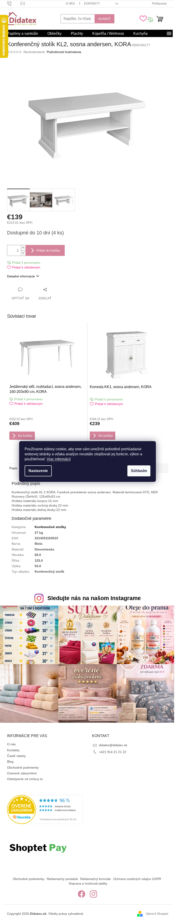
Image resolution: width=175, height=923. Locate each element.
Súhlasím (139, 471)
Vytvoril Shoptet (157, 913)
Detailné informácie (21, 276)
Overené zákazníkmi (22, 773)
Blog (10, 761)
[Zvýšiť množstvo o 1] (23, 247)
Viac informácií (59, 459)
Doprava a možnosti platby (88, 883)
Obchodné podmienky (23, 767)
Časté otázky (16, 756)
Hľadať (104, 19)
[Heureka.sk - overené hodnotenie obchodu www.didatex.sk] (45, 809)
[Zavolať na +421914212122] (14, 3)
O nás (70, 3)
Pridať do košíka (48, 250)
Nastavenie (38, 471)
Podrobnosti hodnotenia (64, 52)
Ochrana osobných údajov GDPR (137, 879)
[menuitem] (23, 34)
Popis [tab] (13, 468)
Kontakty (92, 3)
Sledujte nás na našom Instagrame (94, 598)
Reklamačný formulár (95, 879)
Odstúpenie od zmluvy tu (25, 779)
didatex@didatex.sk (113, 745)
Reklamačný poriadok (62, 879)
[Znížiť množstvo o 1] (23, 253)
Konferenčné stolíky (50, 527)
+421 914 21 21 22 (112, 752)
